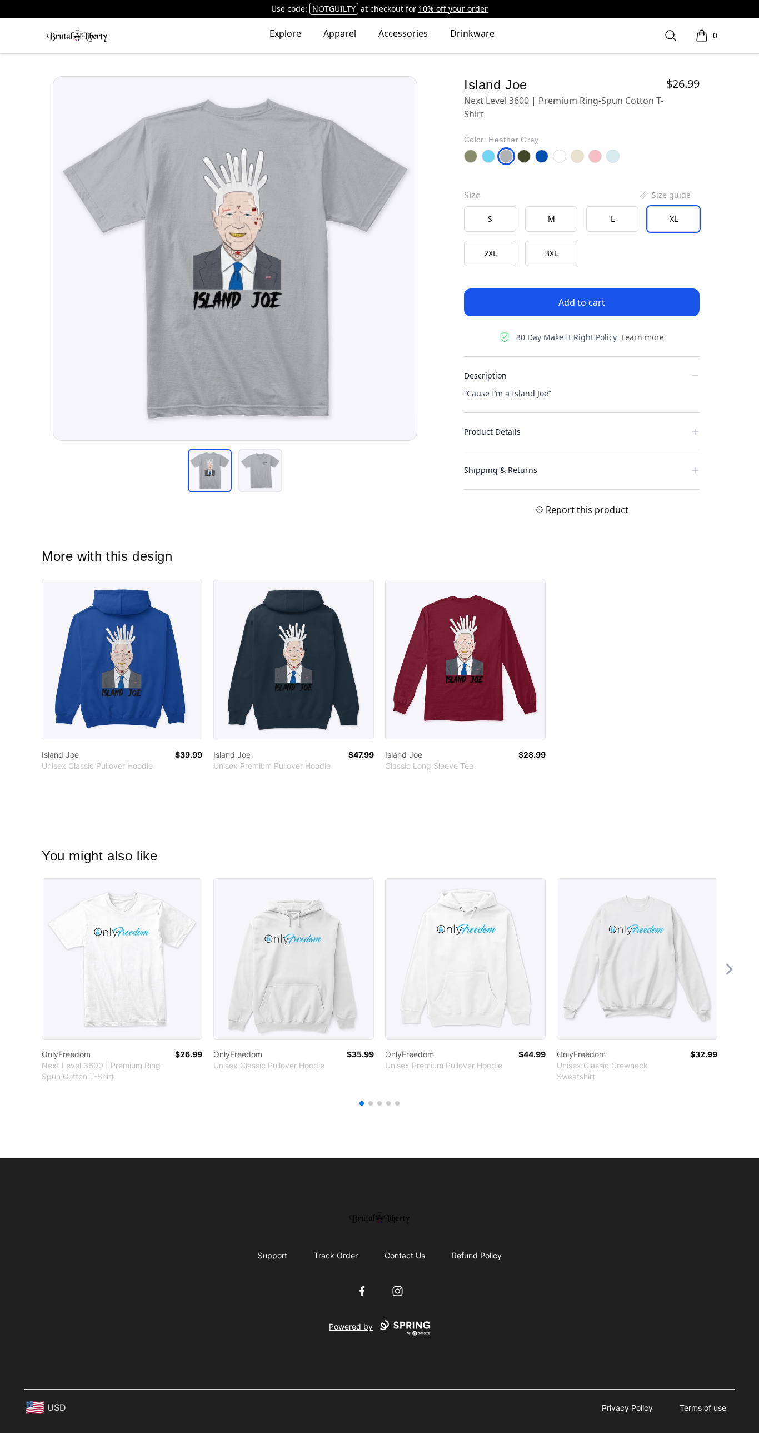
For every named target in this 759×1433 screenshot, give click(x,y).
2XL (490, 253)
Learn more (642, 337)
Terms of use (703, 1407)
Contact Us (405, 1255)
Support (272, 1255)
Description (485, 375)
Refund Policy (477, 1255)
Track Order (336, 1255)
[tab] (210, 470)
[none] (664, 195)
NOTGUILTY (334, 8)
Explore (285, 33)
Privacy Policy (627, 1407)
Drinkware (472, 33)
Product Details (492, 431)
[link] (122, 659)
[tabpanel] (235, 258)
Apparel (339, 33)
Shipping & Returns (500, 470)
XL (674, 218)
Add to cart (581, 302)
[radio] (490, 219)
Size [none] (472, 195)
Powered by (351, 1326)
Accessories (403, 33)
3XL (551, 253)
